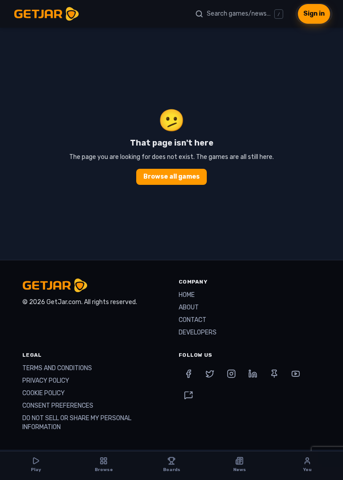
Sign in (314, 13)
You (307, 469)
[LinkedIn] (253, 374)
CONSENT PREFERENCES (57, 405)
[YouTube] (295, 374)
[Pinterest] (274, 374)
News (239, 469)
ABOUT (189, 307)
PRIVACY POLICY (45, 380)
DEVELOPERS (198, 332)
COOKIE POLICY (43, 393)
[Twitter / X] (210, 374)
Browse (104, 469)
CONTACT (192, 320)
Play (36, 469)
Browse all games (171, 176)
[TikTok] (188, 395)
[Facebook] (188, 374)
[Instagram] (231, 374)
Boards (171, 469)
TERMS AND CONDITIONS (57, 368)
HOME (187, 295)
